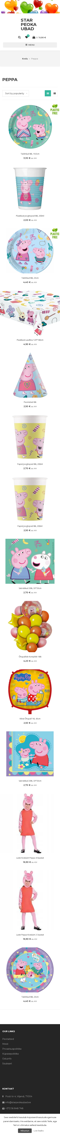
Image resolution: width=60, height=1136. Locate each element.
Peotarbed (8, 1039)
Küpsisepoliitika (10, 1053)
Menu (31, 45)
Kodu (25, 58)
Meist (5, 1044)
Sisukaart (7, 1063)
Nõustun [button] (24, 1130)
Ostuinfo (7, 1058)
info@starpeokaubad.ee (18, 1102)
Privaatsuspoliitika (11, 1048)
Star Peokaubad (28, 24)
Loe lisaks (39, 1130)
